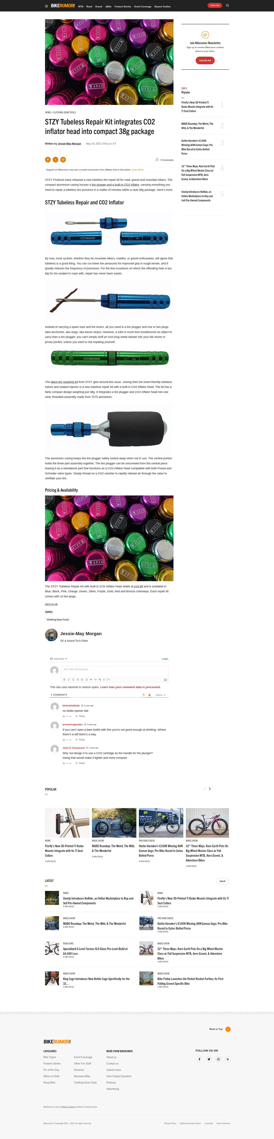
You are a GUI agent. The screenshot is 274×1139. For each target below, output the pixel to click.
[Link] (100, 679)
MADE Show (98, 840)
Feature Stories (123, 6)
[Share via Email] (63, 160)
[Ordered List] (82, 679)
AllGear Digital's (68, 1107)
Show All (222, 881)
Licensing (208, 1123)
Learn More (137, 169)
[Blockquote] (91, 679)
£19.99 (138, 586)
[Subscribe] (227, 1058)
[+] (108, 679)
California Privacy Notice (190, 1123)
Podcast (111, 1082)
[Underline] (73, 679)
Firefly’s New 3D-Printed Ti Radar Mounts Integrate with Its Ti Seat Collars (197, 106)
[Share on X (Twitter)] (55, 160)
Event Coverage (142, 6)
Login (164, 658)
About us (111, 1057)
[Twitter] (208, 1058)
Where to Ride (51, 1076)
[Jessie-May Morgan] (51, 636)
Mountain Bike (82, 1076)
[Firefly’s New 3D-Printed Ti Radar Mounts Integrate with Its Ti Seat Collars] (67, 823)
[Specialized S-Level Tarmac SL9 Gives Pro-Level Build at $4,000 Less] (52, 948)
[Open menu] (46, 6)
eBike (108, 6)
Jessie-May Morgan (69, 143)
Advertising (112, 1089)
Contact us (112, 1063)
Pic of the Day (51, 1070)
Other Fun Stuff (82, 1063)
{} (104, 679)
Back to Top (216, 1029)
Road (89, 6)
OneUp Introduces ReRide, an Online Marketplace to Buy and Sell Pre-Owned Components (197, 196)
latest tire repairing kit (64, 382)
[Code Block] (95, 679)
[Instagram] (218, 1058)
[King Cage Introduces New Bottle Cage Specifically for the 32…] (52, 978)
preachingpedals (73, 724)
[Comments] (158, 160)
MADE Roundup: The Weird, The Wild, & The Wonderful (94, 923)
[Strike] (77, 679)
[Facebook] (199, 1058)
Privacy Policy (170, 1123)
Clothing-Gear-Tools (58, 619)
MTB (80, 6)
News (48, 840)
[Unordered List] (86, 679)
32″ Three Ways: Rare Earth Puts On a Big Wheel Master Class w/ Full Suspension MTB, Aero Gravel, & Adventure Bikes (190, 953)
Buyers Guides (163, 6)
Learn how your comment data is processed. (130, 687)
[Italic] (69, 679)
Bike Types (49, 1057)
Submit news (113, 1070)
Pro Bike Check (147, 840)
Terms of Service (223, 1123)
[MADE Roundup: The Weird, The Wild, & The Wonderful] (114, 823)
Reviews (79, 1070)
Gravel (98, 6)
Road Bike (68, 943)
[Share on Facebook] (48, 160)
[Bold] (64, 679)
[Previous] (204, 789)
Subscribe (214, 5)
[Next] (209, 789)
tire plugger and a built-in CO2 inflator (115, 184)
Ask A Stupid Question (118, 1076)
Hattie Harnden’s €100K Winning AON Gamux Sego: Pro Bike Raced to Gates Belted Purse (161, 850)
